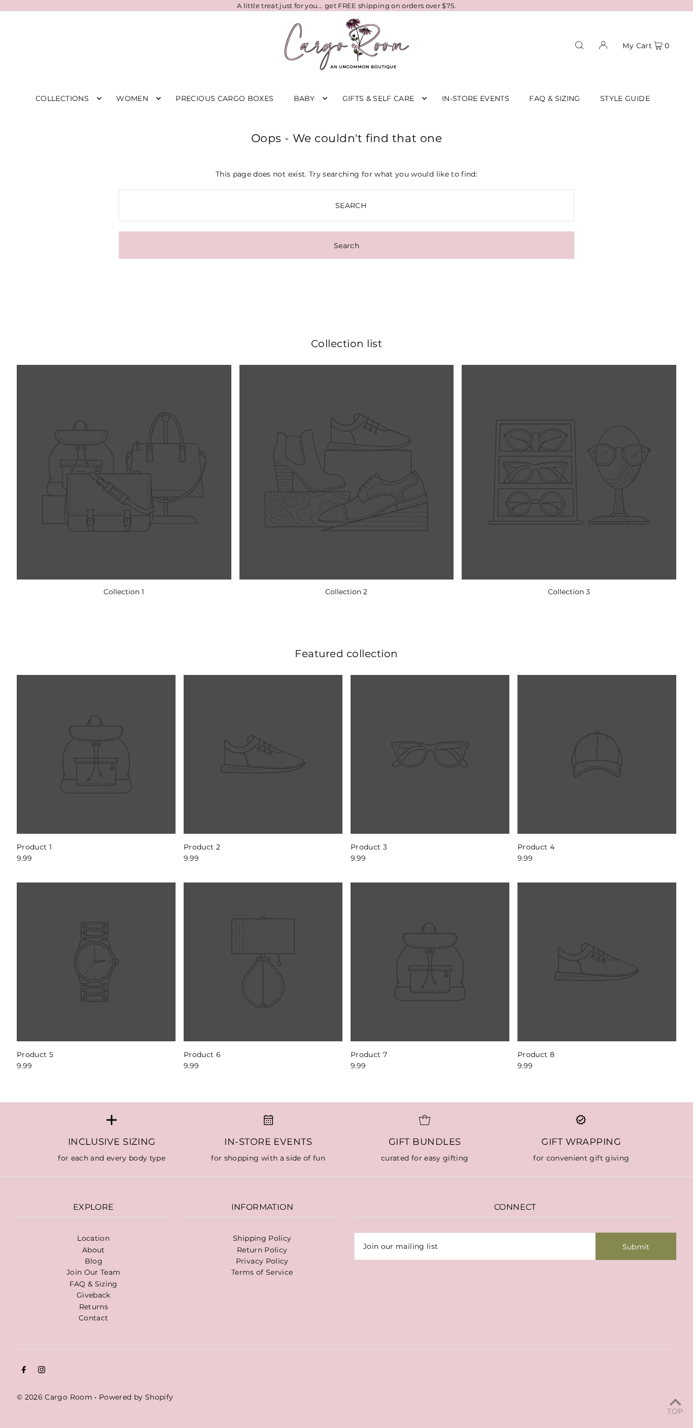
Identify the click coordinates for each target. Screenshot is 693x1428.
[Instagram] (41, 1370)
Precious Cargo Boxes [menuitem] (224, 98)
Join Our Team (93, 1272)
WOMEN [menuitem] (132, 98)
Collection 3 (569, 591)
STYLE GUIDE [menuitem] (625, 98)
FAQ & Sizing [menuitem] (554, 98)
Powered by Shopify (136, 1397)
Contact (93, 1317)
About (93, 1249)
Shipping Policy (262, 1238)
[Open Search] (579, 44)
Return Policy (262, 1249)
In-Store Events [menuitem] (475, 98)
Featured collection (346, 654)
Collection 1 (123, 591)
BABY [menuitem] (304, 98)
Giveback (94, 1295)
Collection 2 (346, 591)
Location (93, 1238)
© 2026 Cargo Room (54, 1397)
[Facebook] (24, 1370)
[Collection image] (124, 472)
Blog (93, 1261)
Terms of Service (262, 1272)
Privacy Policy (262, 1261)
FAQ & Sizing (94, 1283)
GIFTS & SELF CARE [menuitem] (378, 98)
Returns (93, 1306)
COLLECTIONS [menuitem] (62, 98)
